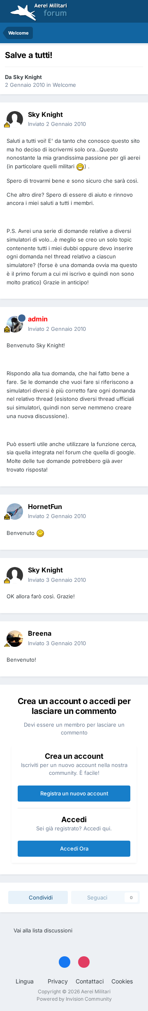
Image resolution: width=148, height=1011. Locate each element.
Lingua (25, 981)
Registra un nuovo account (74, 793)
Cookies (122, 981)
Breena (39, 633)
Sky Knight (27, 77)
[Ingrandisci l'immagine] (80, 166)
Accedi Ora (74, 848)
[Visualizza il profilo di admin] (15, 324)
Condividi (40, 897)
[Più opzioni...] (133, 119)
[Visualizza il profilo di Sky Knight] (15, 119)
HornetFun (45, 506)
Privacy (58, 981)
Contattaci (90, 981)
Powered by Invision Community (74, 999)
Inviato (57, 124)
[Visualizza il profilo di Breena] (15, 638)
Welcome (64, 84)
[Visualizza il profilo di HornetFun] (15, 511)
